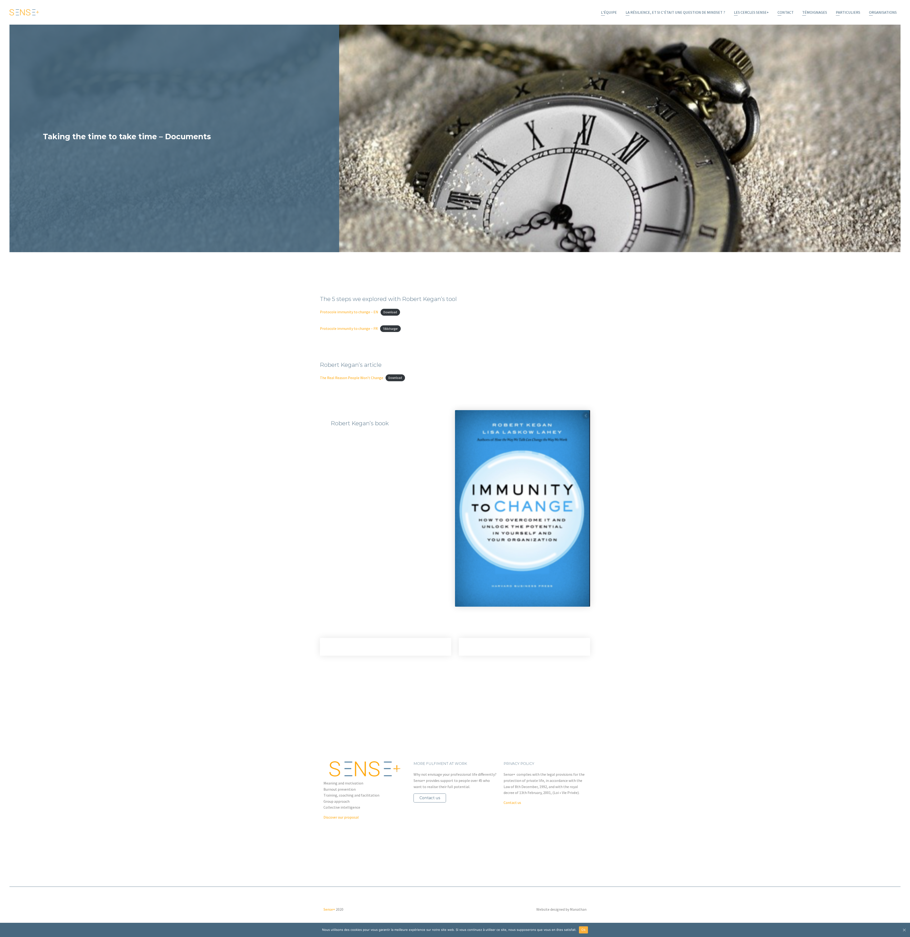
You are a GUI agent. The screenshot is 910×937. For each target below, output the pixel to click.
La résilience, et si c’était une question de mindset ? (675, 12)
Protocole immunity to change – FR (349, 328)
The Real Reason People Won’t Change (351, 377)
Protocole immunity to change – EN (349, 311)
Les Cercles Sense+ (751, 12)
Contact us (429, 798)
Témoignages (814, 12)
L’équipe (609, 12)
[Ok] (904, 930)
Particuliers (848, 12)
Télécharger (390, 329)
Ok (583, 930)
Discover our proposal (341, 817)
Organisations (883, 12)
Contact (786, 12)
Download (390, 312)
